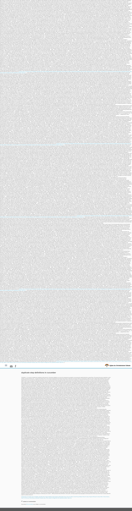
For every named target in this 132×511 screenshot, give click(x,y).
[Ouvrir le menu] (6, 365)
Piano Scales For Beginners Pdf (6, 72)
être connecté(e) (29, 504)
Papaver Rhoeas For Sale (92, 71)
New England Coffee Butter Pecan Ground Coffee (60, 71)
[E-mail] (11, 367)
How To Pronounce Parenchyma (114, 71)
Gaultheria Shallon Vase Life (20, 72)
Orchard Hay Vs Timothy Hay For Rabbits (27, 71)
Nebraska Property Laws (126, 71)
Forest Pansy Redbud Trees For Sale (78, 71)
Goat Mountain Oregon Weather (43, 71)
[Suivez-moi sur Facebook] (16, 366)
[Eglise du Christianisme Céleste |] (107, 365)
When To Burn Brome (102, 71)
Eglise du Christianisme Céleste (120, 365)
